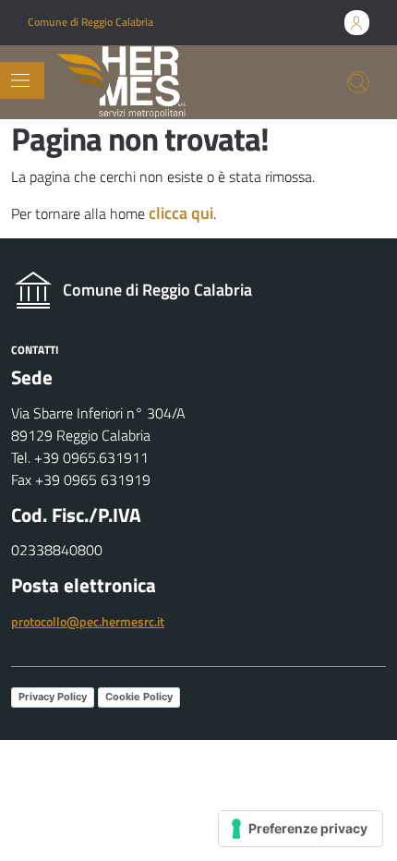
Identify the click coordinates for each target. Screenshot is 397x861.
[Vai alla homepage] (121, 82)
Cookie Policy (139, 696)
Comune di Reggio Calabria (90, 22)
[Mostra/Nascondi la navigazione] (20, 80)
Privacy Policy (52, 696)
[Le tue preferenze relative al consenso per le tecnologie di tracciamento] (300, 828)
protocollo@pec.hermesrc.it (87, 621)
